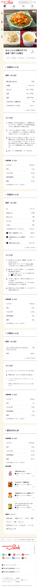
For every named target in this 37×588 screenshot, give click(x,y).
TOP (2, 539)
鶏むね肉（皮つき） (12, 81)
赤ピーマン (9, 217)
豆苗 (7, 97)
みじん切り (30, 264)
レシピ (9, 539)
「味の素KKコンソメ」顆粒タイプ (17, 238)
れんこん (8, 89)
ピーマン (8, 221)
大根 (7, 93)
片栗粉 (8, 85)
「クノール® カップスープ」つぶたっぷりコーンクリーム (17, 348)
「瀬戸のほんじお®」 (14, 243)
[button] (25, 2)
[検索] (20, 2)
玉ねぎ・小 (9, 213)
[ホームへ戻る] (7, 2)
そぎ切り (21, 123)
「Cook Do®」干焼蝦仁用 (13, 101)
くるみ (8, 225)
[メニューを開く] (34, 2)
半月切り (32, 125)
